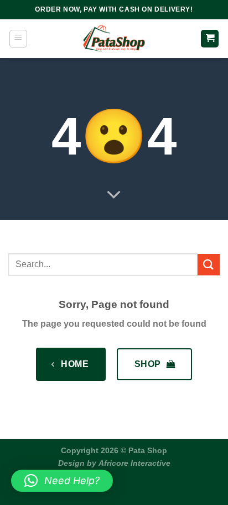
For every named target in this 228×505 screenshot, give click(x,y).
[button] (62, 481)
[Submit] (209, 264)
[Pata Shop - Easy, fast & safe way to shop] (114, 38)
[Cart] (210, 39)
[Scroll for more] (114, 195)
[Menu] (18, 38)
